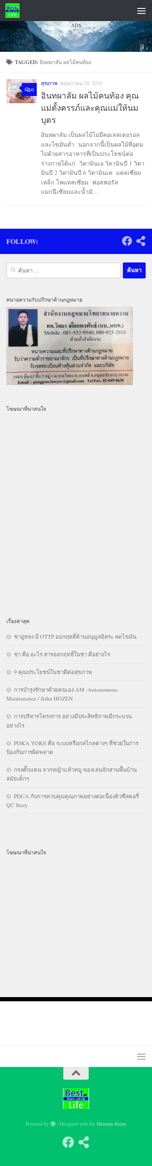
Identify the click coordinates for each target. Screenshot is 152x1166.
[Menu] (141, 10)
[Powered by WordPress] (53, 1123)
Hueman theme (111, 1124)
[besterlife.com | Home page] (14, 10)
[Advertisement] (76, 126)
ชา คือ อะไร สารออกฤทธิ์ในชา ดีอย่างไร (62, 654)
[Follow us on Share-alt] (141, 241)
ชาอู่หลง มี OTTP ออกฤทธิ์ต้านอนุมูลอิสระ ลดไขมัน (75, 636)
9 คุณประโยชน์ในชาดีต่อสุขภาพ (53, 672)
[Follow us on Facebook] (127, 241)
